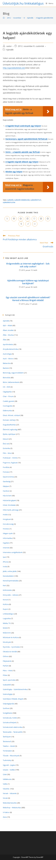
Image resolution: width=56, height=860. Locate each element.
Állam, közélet (8, 330)
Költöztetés (7, 590)
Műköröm (7, 633)
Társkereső (7, 741)
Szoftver (6, 708)
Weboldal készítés (10, 803)
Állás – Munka (8, 335)
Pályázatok (7, 661)
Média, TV (6, 623)
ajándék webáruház (22, 200)
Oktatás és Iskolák (10, 651)
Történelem (7, 751)
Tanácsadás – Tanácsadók (12, 732)
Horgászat (7, 519)
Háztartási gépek (9, 500)
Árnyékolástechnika (10, 349)
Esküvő (5, 439)
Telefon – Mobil (9, 746)
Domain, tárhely (9, 420)
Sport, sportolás (9, 680)
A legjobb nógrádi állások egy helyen (21, 162)
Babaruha (6, 363)
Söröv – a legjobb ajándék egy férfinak (22, 152)
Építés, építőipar (9, 434)
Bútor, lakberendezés (11, 382)
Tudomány (7, 760)
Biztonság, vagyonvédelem (13, 373)
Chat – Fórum (8, 396)
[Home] (4, 18)
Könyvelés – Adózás (10, 595)
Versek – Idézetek (9, 793)
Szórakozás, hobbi (10, 718)
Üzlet (5, 774)
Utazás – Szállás (9, 770)
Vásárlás (6, 789)
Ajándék (10, 49)
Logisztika (7, 618)
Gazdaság (6, 481)
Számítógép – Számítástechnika (15, 689)
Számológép (7, 694)
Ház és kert (7, 495)
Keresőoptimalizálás (10, 580)
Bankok (6, 368)
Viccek (5, 798)
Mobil (5, 628)
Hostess (6, 529)
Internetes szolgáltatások (12, 552)
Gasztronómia (8, 477)
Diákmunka (7, 410)
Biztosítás (6, 377)
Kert (4, 585)
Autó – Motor (8, 358)
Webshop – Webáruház (12, 807)
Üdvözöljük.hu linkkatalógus (23, 3)
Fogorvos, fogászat (10, 462)
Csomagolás (7, 406)
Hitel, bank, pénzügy (11, 510)
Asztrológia (7, 354)
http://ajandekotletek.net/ (14, 68)
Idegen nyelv (8, 533)
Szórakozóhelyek (9, 722)
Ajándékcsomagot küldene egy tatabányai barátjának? (28, 282)
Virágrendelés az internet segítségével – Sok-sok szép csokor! (28, 265)
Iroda (5, 566)
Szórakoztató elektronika (12, 727)
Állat (4, 339)
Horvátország (8, 524)
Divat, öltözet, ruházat (11, 415)
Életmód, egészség (10, 429)
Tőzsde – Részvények (11, 755)
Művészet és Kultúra (11, 637)
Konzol (5, 599)
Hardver (6, 491)
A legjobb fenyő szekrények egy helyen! (23, 126)
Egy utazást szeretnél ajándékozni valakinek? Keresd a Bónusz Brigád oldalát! (28, 299)
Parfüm (6, 666)
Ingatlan (6, 543)
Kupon (5, 609)
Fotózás (6, 472)
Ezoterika (6, 448)
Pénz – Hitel (7, 670)
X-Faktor (6, 812)
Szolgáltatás (7, 713)
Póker (5, 675)
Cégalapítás (7, 392)
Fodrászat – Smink (10, 458)
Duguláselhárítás (9, 425)
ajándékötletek (9, 202)
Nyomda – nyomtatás (11, 647)
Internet (6, 547)
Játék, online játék (9, 571)
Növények (7, 642)
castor (9, 46)
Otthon (6, 656)
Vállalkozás (7, 779)
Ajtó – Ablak (7, 325)
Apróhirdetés (8, 344)
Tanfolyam (7, 736)
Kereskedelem (8, 576)
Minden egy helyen (13, 171)
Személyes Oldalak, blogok (13, 699)
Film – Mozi (7, 453)
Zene (5, 817)
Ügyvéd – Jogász (9, 765)
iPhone (5, 562)
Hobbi (5, 514)
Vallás (5, 784)
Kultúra (6, 604)
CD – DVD (6, 387)
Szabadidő (7, 685)
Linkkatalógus (8, 614)
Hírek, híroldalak (9, 505)
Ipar (4, 557)
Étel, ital (6, 443)
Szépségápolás (8, 703)
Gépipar (6, 486)
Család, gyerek (8, 401)
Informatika (7, 538)
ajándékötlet (35, 200)
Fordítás (6, 467)
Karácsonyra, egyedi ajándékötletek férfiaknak (26, 139)
